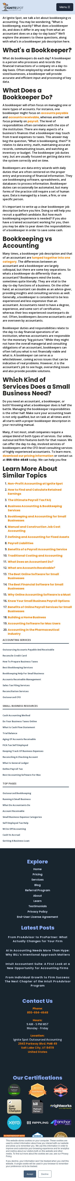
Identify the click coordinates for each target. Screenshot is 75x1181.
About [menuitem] (37, 896)
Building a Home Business (27, 617)
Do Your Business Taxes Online (20, 721)
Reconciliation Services (16, 691)
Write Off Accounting (14, 829)
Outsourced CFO (12, 697)
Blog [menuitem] (37, 885)
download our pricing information (28, 456)
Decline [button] (44, 1173)
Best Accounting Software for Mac (22, 775)
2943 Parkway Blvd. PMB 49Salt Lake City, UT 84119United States (37, 1048)
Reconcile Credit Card (15, 655)
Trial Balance (10, 733)
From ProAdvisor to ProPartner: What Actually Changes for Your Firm (38, 939)
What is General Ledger (16, 763)
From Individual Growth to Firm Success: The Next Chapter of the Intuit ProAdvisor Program (38, 981)
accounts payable (54, 113)
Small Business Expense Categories (22, 817)
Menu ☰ (64, 7)
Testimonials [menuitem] (37, 906)
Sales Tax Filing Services (16, 685)
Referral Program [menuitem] (37, 890)
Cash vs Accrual (11, 835)
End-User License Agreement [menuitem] (37, 917)
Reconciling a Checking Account (20, 757)
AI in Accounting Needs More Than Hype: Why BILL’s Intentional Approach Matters (38, 952)
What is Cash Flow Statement (19, 727)
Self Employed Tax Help (15, 823)
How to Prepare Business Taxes (20, 661)
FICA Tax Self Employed (15, 745)
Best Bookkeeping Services (18, 667)
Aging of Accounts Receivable (19, 739)
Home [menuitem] (37, 869)
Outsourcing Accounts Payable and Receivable (28, 649)
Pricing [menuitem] (37, 874)
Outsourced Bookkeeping (17, 793)
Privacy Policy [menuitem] (38, 912)
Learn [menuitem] (37, 901)
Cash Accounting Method (16, 715)
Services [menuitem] (37, 880)
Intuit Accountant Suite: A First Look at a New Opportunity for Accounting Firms (38, 966)
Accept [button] (30, 1173)
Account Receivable (13, 811)
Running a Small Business (17, 799)
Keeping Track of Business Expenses (23, 751)
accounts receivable (23, 117)
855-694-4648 (37, 1013)
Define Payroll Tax (13, 769)
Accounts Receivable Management (22, 679)
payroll (33, 121)
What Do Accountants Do (16, 805)
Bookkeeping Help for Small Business (23, 673)
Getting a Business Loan (16, 840)
